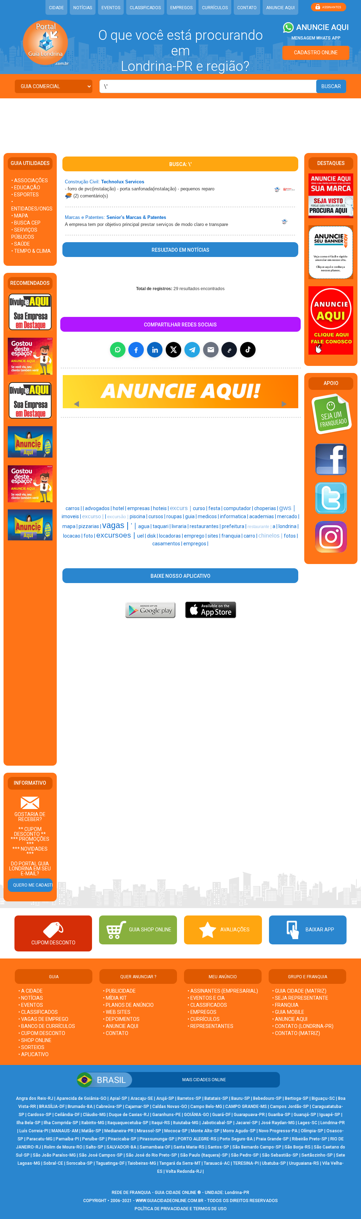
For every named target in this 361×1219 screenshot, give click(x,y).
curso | (200, 508)
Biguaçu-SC (323, 1098)
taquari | (162, 526)
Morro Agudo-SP (239, 1130)
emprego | (196, 536)
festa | (216, 508)
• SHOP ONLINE (34, 1040)
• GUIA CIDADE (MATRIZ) (299, 991)
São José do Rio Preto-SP (151, 1155)
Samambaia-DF (155, 1147)
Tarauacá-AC (217, 1163)
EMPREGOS (181, 7)
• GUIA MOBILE (288, 1012)
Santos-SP (218, 1147)
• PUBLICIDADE (119, 991)
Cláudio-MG (94, 1114)
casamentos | (167, 543)
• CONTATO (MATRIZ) (296, 1033)
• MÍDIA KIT (115, 998)
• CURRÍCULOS (204, 1019)
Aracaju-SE (141, 1098)
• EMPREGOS (202, 1012)
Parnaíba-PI (67, 1139)
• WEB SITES (116, 1012)
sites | (214, 536)
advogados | (99, 508)
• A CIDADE (30, 991)
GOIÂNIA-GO (196, 1114)
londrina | (289, 526)
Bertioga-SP (296, 1098)
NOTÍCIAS (82, 7)
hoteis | (161, 508)
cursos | (157, 516)
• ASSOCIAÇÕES (29, 180)
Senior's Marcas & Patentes (136, 217)
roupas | (175, 516)
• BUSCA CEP (26, 223)
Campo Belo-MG (206, 1106)
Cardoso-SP (39, 1114)
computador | (239, 508)
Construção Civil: (82, 181)
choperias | (266, 508)
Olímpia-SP (312, 1130)
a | (276, 526)
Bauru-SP (240, 1098)
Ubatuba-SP (274, 1163)
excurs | (181, 508)
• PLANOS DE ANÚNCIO (128, 1005)
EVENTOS (111, 7)
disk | (153, 536)
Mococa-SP (176, 1130)
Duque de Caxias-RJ (129, 1114)
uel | (142, 536)
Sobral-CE (53, 1163)
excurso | (93, 516)
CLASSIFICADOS (145, 7)
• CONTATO (115, 1033)
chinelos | (271, 536)
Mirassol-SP (149, 1130)
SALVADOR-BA (121, 1147)
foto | (90, 536)
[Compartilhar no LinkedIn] (155, 349)
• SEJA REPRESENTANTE (300, 998)
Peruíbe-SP (93, 1139)
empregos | (195, 543)
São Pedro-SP (245, 1155)
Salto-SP (94, 1147)
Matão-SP (91, 1130)
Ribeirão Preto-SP (309, 1139)
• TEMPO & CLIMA (31, 251)
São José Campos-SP (101, 1155)
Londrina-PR (332, 1122)
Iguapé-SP (329, 1114)
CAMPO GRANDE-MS (246, 1106)
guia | (191, 516)
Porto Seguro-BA (236, 1139)
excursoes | (116, 535)
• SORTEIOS (31, 1047)
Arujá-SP (165, 1098)
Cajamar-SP (137, 1106)
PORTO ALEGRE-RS (197, 1139)
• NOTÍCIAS (30, 998)
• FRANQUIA (286, 1005)
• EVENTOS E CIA (206, 998)
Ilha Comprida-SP (61, 1122)
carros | (74, 508)
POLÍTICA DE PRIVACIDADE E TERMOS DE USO (181, 1208)
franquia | (232, 536)
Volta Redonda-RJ (184, 1171)
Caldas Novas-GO (169, 1106)
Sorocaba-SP (79, 1163)
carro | (251, 536)
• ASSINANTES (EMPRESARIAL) (223, 991)
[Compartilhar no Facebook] (136, 349)
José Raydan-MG (278, 1122)
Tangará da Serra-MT (180, 1163)
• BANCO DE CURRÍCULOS (46, 1026)
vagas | (116, 525)
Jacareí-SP (246, 1122)
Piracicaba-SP (122, 1139)
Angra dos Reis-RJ (34, 1098)
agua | (145, 526)
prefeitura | (234, 526)
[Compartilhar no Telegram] (192, 349)
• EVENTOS (30, 1005)
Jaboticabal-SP (217, 1122)
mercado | (288, 516)
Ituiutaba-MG (185, 1122)
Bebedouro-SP (267, 1098)
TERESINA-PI (246, 1163)
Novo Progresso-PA (278, 1130)
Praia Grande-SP (272, 1139)
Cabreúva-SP (109, 1106)
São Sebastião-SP (280, 1155)
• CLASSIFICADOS (38, 1012)
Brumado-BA (80, 1106)
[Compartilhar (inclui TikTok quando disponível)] (248, 349)
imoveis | (72, 516)
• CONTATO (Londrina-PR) (303, 1026)
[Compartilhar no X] (173, 349)
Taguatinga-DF (110, 1163)
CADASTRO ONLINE (316, 52)
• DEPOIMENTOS (121, 1019)
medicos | (209, 516)
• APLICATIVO (33, 1054)
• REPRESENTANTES (210, 1026)
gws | (287, 508)
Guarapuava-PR (249, 1114)
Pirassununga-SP (157, 1139)
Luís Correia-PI (33, 1130)
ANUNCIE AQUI (280, 7)
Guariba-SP (279, 1114)
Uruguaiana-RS (304, 1163)
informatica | (234, 516)
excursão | (118, 516)
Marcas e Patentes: (85, 217)
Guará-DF (221, 1114)
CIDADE (56, 7)
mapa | (70, 526)
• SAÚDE (20, 244)
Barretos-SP (189, 1098)
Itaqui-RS (161, 1122)
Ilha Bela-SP (29, 1122)
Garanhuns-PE (166, 1114)
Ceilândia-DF (67, 1114)
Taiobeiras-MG (142, 1163)
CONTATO (247, 7)
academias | (263, 516)
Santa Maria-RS (188, 1147)
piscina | (139, 516)
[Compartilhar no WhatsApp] (118, 349)
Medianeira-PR (119, 1130)
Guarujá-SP (305, 1114)
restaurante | (260, 526)
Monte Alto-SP (205, 1130)
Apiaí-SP (118, 1098)
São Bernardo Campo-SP (256, 1147)
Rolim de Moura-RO (63, 1147)
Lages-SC (307, 1122)
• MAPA (19, 216)
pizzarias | (90, 526)
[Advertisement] (180, 121)
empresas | (140, 508)
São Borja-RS (297, 1147)
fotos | (291, 536)
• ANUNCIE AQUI (120, 1026)
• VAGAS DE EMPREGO (43, 1019)
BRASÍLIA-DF (52, 1106)
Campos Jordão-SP (289, 1106)
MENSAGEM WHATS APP (316, 38)
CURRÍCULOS (215, 7)
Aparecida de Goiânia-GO (81, 1098)
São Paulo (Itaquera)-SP (204, 1155)
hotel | (120, 508)
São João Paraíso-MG (54, 1155)
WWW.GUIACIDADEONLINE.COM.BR (169, 1200)
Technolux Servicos (122, 181)
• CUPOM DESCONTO (41, 1033)
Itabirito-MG (92, 1122)
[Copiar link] (229, 349)
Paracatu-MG (39, 1139)
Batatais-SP (216, 1098)
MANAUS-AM (64, 1130)
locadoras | (171, 536)
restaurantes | (206, 526)
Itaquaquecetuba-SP (128, 1122)
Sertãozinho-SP (317, 1155)
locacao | (73, 536)
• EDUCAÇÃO (25, 187)
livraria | (181, 526)
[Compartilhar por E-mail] (211, 349)
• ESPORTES (25, 194)
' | (134, 525)
